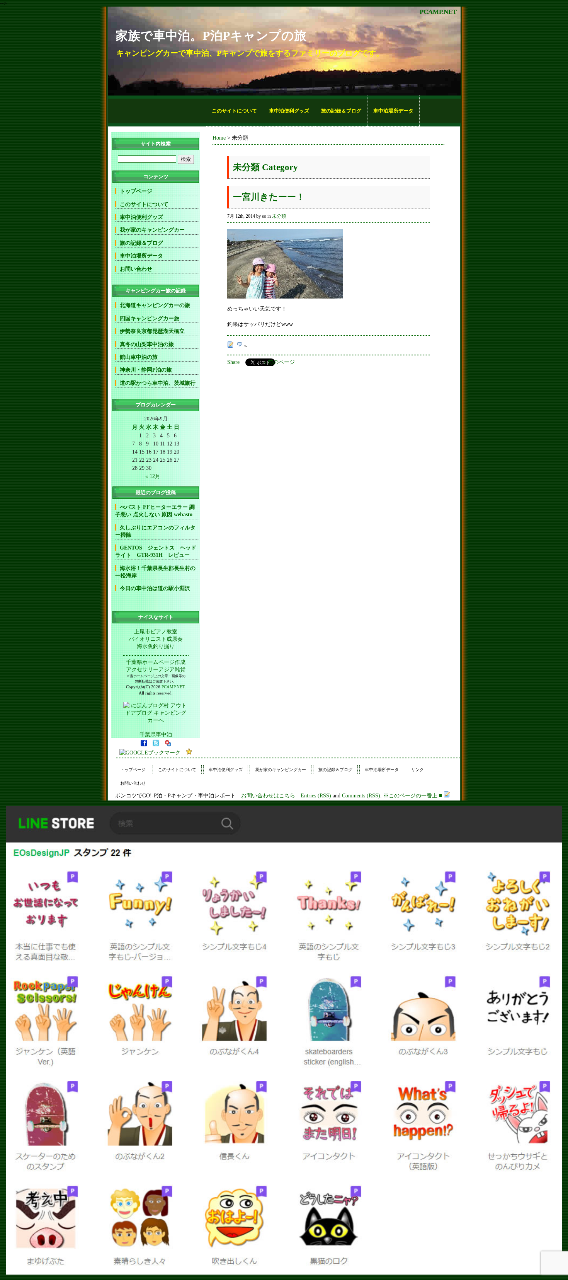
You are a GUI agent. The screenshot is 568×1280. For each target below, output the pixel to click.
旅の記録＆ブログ (341, 111)
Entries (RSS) (316, 795)
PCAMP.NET (438, 11)
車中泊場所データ (393, 111)
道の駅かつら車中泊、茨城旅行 (158, 383)
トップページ (136, 191)
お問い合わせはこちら (268, 795)
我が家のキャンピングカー (152, 230)
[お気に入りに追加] (189, 752)
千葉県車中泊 (155, 734)
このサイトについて (234, 111)
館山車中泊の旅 (139, 357)
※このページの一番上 (410, 795)
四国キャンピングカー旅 (149, 318)
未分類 (279, 216)
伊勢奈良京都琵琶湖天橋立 (152, 331)
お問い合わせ (136, 269)
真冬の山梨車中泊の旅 (147, 344)
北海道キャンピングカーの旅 (155, 305)
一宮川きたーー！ (269, 197)
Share (233, 362)
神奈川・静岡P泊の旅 (146, 370)
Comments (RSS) (361, 795)
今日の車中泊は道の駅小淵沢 (155, 588)
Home (219, 138)
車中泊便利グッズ (289, 111)
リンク (417, 769)
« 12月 (152, 476)
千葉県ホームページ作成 (155, 662)
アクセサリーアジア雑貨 (155, 669)
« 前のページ (279, 362)
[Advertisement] (157, 111)
